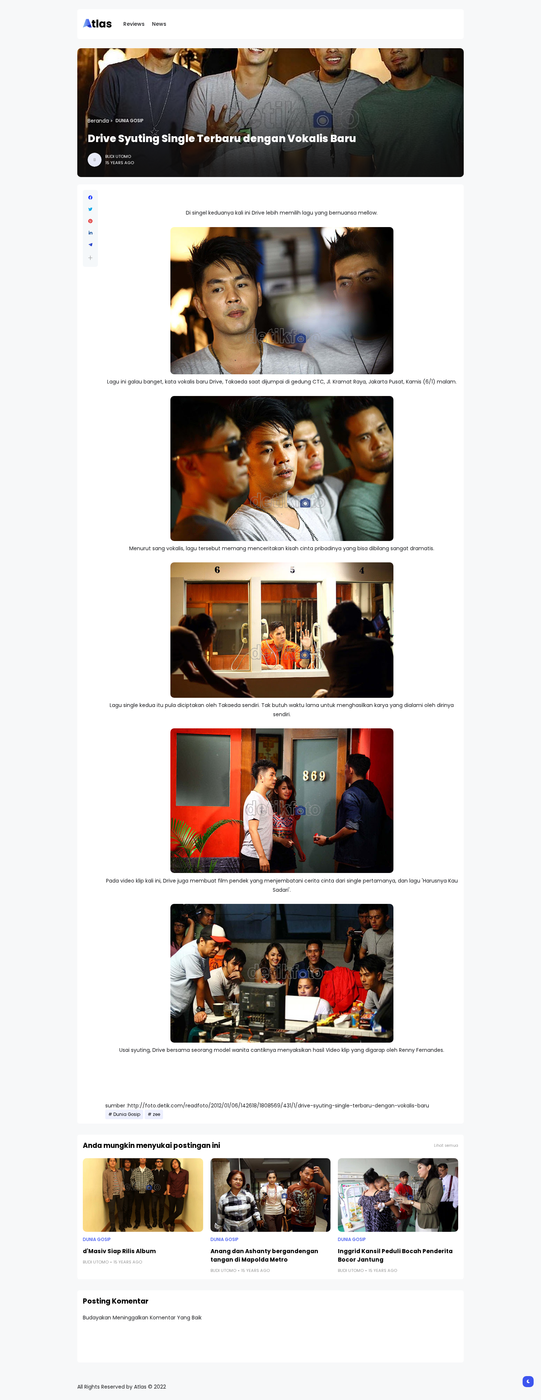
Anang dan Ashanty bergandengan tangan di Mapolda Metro (264, 1255)
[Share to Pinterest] (90, 221)
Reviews (134, 24)
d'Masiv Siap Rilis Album (119, 1251)
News (159, 24)
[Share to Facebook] (90, 197)
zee (156, 1114)
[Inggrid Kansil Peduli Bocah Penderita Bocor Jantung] (398, 1195)
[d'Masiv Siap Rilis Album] (143, 1195)
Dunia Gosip (130, 121)
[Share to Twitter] (90, 209)
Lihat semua (446, 1145)
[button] (90, 257)
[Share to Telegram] (90, 245)
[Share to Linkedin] (90, 233)
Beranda (98, 120)
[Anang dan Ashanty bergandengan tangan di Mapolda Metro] (271, 1195)
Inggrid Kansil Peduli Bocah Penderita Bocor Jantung (395, 1255)
